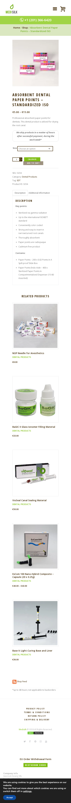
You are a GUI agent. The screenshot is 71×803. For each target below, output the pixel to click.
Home (16, 27)
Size (15, 148)
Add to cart (33, 163)
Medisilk (22, 729)
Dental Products (29, 176)
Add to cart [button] (37, 402)
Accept (9, 797)
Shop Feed (22, 681)
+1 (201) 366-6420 (37, 20)
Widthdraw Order (35, 765)
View (37, 323)
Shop (25, 27)
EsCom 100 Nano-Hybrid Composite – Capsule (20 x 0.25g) (33, 575)
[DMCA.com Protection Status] (35, 733)
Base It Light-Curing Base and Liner (32, 650)
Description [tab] (20, 192)
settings (27, 791)
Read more (37, 328)
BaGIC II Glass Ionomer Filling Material (33, 426)
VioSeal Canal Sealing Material (29, 500)
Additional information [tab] (39, 192)
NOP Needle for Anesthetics (28, 353)
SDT (18, 180)
